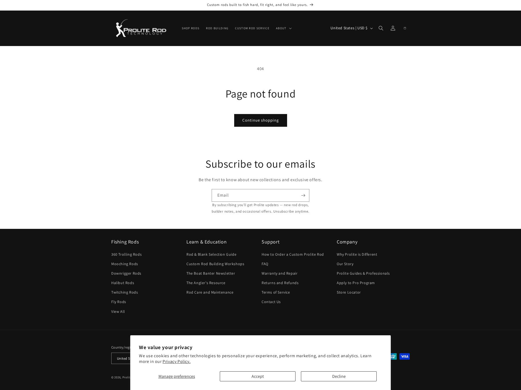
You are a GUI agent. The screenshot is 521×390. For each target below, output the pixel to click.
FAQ (265, 263)
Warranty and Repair (279, 273)
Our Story (345, 263)
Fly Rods (118, 302)
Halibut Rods (122, 282)
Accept (258, 376)
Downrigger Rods (126, 273)
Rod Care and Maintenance (209, 292)
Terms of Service (276, 292)
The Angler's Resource (205, 282)
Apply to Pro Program (356, 282)
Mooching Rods (124, 263)
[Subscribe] (303, 195)
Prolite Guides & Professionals (363, 273)
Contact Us (271, 302)
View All (118, 311)
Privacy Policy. (176, 361)
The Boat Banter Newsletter (210, 273)
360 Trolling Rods (126, 254)
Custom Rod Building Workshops (215, 263)
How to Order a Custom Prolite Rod (293, 254)
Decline (339, 376)
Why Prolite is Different (357, 254)
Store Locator (349, 292)
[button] (283, 28)
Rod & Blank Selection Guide (211, 254)
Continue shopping (260, 120)
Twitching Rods (124, 292)
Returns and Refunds (280, 282)
